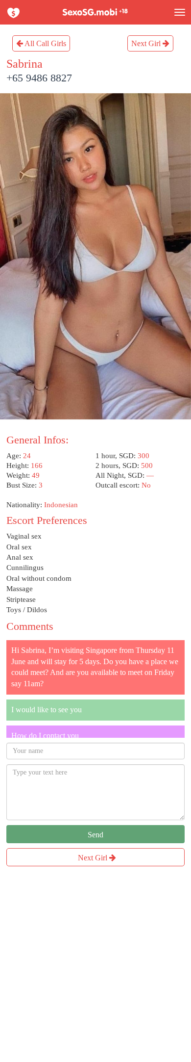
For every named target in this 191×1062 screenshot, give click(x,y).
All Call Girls (44, 43)
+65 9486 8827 (39, 78)
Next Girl (147, 43)
